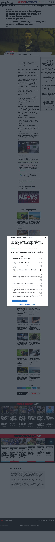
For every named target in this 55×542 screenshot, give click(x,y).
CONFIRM (20, 300)
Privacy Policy (33, 304)
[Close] (46, 238)
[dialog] (27, 271)
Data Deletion (21, 304)
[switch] (40, 258)
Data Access (27, 304)
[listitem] (27, 256)
